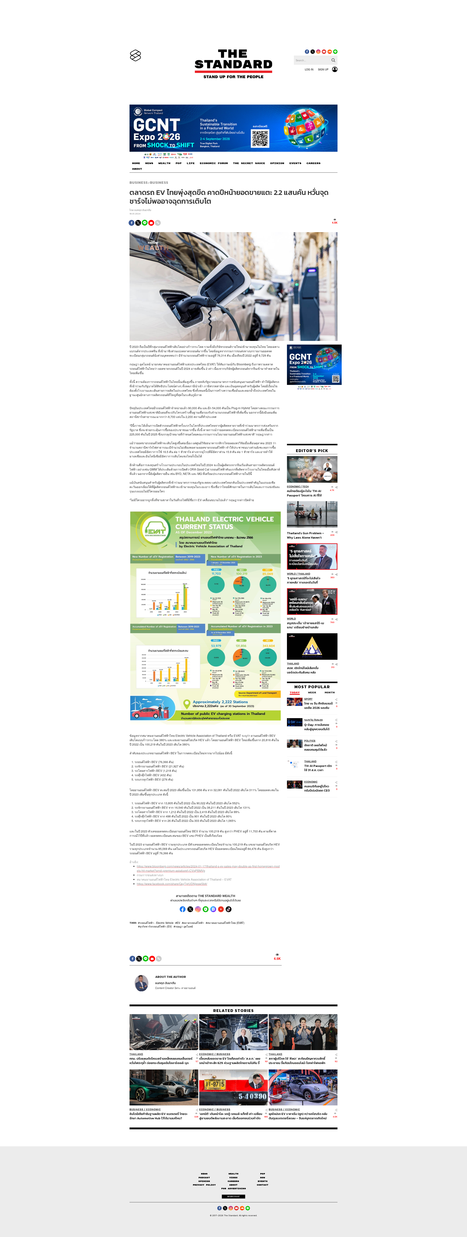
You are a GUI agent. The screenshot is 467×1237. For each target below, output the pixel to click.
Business (139, 182)
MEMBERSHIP (233, 1196)
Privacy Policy (204, 1185)
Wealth (233, 1174)
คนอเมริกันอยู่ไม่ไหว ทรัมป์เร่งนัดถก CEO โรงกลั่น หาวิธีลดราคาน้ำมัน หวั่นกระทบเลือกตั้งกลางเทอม (318, 788)
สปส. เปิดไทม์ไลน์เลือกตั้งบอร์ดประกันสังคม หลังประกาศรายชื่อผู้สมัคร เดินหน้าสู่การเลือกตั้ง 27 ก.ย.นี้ (304, 670)
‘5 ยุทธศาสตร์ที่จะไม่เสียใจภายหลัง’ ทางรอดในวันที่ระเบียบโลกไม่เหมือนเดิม (303, 580)
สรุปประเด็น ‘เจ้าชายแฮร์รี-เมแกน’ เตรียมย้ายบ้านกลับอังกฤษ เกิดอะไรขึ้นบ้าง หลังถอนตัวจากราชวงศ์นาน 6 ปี (305, 625)
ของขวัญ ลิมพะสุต (313, 720)
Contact (262, 1185)
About (233, 1185)
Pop (262, 1174)
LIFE (191, 163)
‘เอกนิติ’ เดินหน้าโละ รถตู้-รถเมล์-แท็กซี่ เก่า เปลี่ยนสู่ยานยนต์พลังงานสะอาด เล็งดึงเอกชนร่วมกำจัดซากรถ (230, 1116)
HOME (136, 163)
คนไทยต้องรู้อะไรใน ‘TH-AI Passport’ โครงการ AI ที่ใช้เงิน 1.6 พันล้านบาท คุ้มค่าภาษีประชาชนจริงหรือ (305, 493)
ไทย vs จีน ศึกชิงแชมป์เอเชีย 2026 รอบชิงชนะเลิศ (318, 706)
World (291, 574)
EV (178, 923)
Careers (233, 1181)
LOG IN (309, 69)
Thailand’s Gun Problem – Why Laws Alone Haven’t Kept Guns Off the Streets (305, 535)
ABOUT (137, 169)
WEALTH (164, 163)
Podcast (204, 1178)
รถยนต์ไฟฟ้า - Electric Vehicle (156, 923)
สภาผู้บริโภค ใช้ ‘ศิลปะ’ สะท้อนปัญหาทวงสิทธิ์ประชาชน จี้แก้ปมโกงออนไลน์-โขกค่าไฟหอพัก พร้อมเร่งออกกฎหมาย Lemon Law (297, 1061)
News (204, 1174)
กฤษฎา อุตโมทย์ (184, 926)
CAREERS (313, 163)
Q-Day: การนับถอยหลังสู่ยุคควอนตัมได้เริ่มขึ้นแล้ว (316, 727)
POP (178, 163)
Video (233, 1178)
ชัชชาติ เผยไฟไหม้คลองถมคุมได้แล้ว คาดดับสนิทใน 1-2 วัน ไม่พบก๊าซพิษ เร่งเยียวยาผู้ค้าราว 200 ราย (317, 747)
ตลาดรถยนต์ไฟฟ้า (193, 923)
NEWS (149, 163)
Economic (293, 486)
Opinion (204, 1181)
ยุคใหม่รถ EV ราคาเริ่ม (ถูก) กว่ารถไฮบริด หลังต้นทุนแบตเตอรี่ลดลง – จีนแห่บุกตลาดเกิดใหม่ (298, 1116)
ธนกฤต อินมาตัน (142, 210)
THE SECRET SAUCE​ (249, 163)
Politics (309, 741)
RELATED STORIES (233, 1010)
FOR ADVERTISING (233, 1189)
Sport (308, 699)
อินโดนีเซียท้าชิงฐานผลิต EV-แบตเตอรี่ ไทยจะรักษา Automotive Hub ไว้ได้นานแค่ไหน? (159, 1116)
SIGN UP (323, 69)
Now (262, 1178)
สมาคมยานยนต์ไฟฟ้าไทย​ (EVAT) (225, 923)
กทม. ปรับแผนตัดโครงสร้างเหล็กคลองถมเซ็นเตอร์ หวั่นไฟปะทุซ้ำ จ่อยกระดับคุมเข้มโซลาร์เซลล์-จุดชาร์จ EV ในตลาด (161, 1061)
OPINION (277, 163)
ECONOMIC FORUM (214, 163)
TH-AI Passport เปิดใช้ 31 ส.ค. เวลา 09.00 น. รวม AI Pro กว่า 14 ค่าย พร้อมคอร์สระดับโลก (318, 768)
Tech (305, 486)
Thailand (304, 574)
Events (263, 1181)
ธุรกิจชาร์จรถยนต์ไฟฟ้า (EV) (156, 926)
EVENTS (295, 163)
